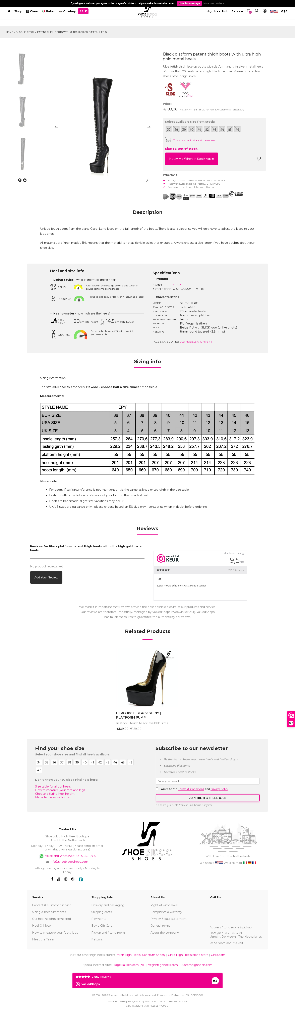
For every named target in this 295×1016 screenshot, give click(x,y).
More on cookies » (213, 3)
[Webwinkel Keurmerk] (236, 193)
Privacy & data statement (168, 919)
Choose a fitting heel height (54, 794)
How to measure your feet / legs (55, 932)
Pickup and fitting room (108, 932)
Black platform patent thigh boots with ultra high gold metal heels (61, 32)
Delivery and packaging (107, 905)
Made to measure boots (52, 797)
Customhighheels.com (196, 965)
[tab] (148, 213)
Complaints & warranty (166, 912)
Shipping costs (101, 912)
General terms (160, 925)
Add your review (46, 577)
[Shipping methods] (176, 196)
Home (9, 32)
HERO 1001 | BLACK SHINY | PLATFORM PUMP (138, 715)
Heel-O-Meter (42, 925)
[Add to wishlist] (259, 160)
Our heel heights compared (51, 919)
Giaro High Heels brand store (188, 955)
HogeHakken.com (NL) (129, 965)
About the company (165, 932)
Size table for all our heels (53, 786)
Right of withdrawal (164, 905)
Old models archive (195, 341)
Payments (98, 919)
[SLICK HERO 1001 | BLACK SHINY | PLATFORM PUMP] (147, 677)
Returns (97, 939)
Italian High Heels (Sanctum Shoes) (140, 955)
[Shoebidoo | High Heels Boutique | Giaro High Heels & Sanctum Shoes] (147, 10)
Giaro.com (218, 955)
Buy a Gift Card (101, 925)
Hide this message (189, 3)
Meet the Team (43, 939)
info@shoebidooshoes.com (69, 861)
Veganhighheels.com (163, 965)
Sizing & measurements (49, 912)
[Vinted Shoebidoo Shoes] (80, 879)
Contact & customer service (51, 905)
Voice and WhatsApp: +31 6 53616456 (70, 856)
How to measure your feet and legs (60, 790)
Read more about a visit (226, 943)
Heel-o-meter (63, 313)
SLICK (177, 285)
